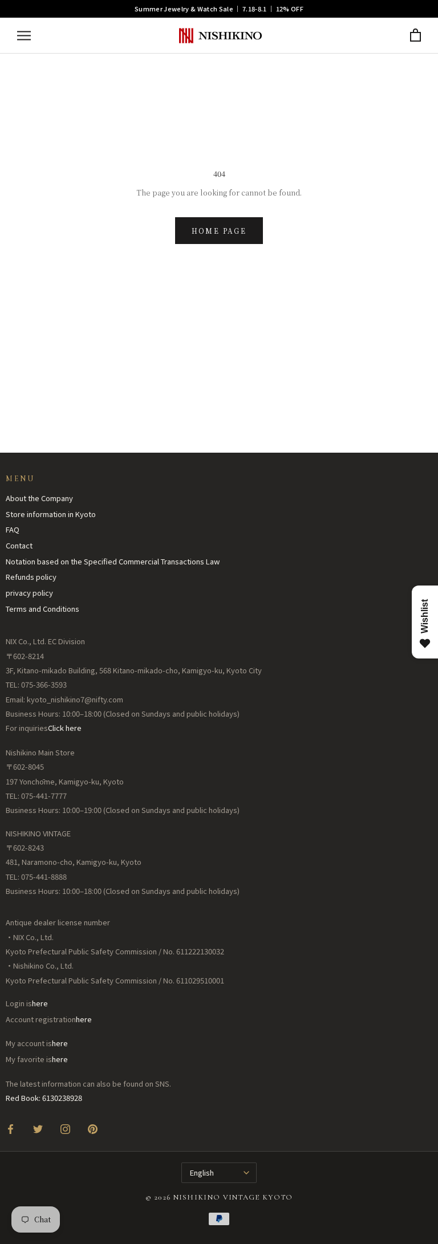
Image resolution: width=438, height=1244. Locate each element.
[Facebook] (10, 1129)
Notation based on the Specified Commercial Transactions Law (113, 561)
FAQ (12, 529)
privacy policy (29, 592)
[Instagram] (65, 1129)
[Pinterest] (93, 1129)
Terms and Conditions (42, 608)
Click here (65, 727)
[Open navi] (24, 35)
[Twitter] (38, 1129)
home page (219, 230)
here (40, 1003)
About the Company (39, 498)
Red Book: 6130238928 (44, 1097)
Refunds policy (31, 576)
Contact (19, 545)
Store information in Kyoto (51, 514)
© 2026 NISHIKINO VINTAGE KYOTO (219, 1197)
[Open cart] (415, 35)
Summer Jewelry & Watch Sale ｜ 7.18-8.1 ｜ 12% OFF (219, 8)
